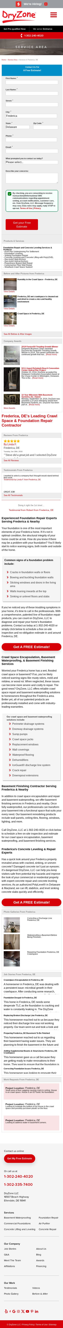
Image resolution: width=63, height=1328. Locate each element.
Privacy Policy (28, 1324)
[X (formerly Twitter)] (23, 1311)
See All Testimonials (13, 495)
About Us (41, 1248)
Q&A (6, 1254)
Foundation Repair (48, 1217)
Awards (40, 1260)
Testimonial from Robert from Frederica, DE (31, 510)
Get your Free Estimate (22, 224)
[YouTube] (27, 1311)
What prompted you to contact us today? (24, 158)
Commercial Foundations (17, 1223)
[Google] (14, 1311)
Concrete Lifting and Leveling (19, 1229)
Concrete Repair (47, 1229)
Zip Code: (38, 123)
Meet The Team (12, 1260)
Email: (9, 147)
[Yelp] (6, 1311)
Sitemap (52, 1324)
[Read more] (51, 354)
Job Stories (10, 1248)
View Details (9, 291)
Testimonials (10, 1288)
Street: (9, 101)
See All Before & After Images (18, 334)
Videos (36, 1288)
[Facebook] (10, 1311)
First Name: (12, 78)
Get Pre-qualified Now (15, 28)
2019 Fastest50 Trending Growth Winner (39, 347)
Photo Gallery (11, 1293)
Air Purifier (44, 1223)
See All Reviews (11, 460)
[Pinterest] (32, 1311)
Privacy (37, 208)
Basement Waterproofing (17, 1217)
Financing (41, 1266)
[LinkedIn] (36, 1311)
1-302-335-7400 (18, 1184)
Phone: (9, 136)
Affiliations (9, 1266)
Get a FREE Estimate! (31, 647)
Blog (38, 1254)
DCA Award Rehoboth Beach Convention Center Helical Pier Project (40, 369)
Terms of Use (26, 208)
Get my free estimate (19, 1158)
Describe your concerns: (17, 171)
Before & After (40, 1293)
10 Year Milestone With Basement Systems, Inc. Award (36, 396)
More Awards (9, 408)
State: (9, 123)
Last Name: (11, 90)
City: (8, 112)
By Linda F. (10, 444)
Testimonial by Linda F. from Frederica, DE (22, 479)
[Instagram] (18, 1311)
